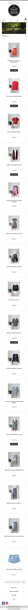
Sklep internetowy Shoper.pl (14, 609)
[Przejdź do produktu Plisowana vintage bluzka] (14, 85)
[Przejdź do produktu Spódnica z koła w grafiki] (14, 256)
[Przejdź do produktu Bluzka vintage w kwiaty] (14, 322)
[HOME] (14, 28)
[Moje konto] (17, 20)
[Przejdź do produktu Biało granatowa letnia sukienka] (14, 525)
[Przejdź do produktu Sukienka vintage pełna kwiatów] (14, 459)
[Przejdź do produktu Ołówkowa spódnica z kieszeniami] (14, 50)
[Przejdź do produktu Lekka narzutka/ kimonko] (14, 154)
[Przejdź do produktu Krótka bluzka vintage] (14, 121)
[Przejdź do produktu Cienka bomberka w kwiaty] (14, 357)
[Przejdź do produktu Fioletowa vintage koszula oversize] (14, 189)
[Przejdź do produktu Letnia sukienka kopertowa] (14, 424)
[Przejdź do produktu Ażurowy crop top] (14, 289)
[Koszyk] (24, 20)
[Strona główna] (14, 10)
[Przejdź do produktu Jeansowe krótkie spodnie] (14, 558)
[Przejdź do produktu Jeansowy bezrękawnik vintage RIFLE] (14, 390)
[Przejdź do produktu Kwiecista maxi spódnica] (14, 492)
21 (23, 582)
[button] (3, 20)
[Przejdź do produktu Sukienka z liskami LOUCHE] (14, 223)
